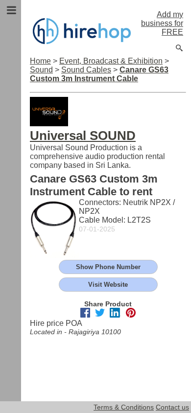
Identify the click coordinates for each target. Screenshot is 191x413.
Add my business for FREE (162, 23)
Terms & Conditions (124, 407)
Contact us (172, 407)
